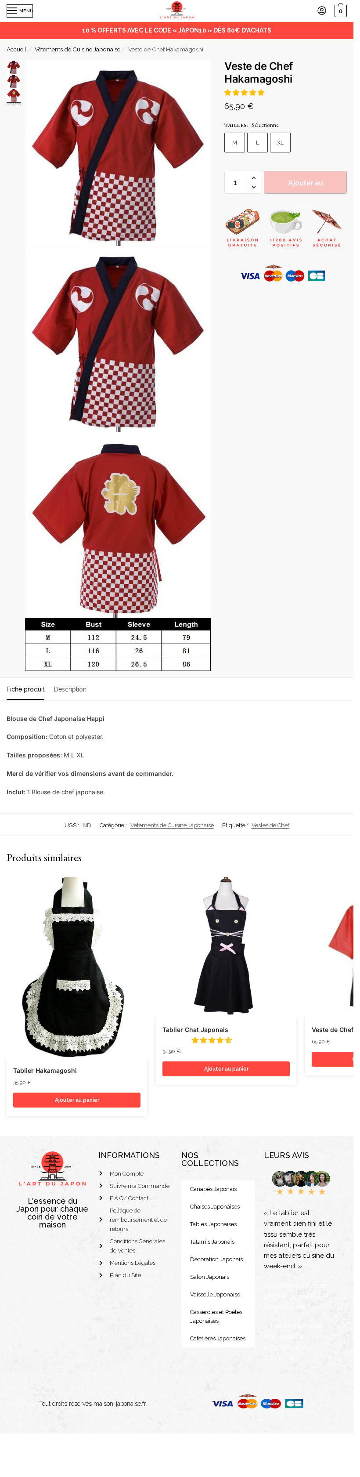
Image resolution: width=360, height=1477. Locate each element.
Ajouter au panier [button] (77, 1100)
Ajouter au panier (305, 186)
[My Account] (322, 11)
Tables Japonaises (213, 1224)
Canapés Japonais (213, 1189)
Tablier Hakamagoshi (45, 1070)
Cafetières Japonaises (217, 1338)
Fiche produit (25, 689)
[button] (245, 93)
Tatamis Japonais (212, 1241)
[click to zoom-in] (118, 153)
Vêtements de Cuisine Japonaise (77, 49)
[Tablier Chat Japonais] (226, 947)
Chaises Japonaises (215, 1206)
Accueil (16, 49)
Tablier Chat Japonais (195, 1029)
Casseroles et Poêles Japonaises (216, 1316)
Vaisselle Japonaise (215, 1294)
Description (70, 689)
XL (280, 142)
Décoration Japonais (216, 1259)
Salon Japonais (209, 1277)
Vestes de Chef (270, 825)
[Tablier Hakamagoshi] (77, 967)
